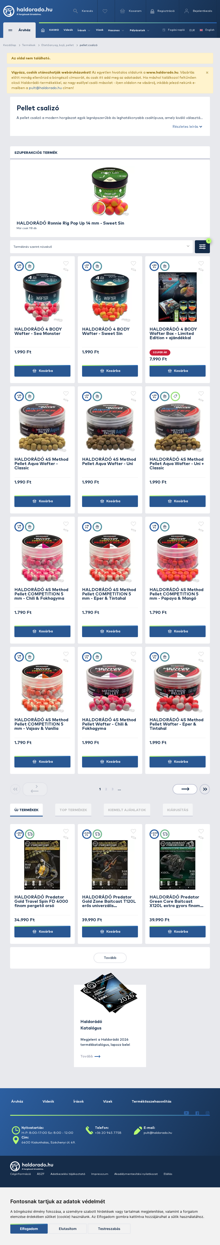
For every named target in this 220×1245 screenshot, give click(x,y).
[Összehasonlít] (66, 270)
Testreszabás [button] (109, 1229)
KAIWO (54, 30)
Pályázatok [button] (137, 30)
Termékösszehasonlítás (151, 1101)
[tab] (26, 810)
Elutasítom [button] (67, 1229)
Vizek (99, 30)
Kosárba (45, 371)
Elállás (168, 1174)
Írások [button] (82, 30)
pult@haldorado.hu (45, 88)
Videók (68, 30)
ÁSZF (41, 1174)
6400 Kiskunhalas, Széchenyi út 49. (48, 1142)
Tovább (110, 958)
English (209, 30)
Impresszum (100, 1174)
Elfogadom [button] (29, 1229)
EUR (192, 30)
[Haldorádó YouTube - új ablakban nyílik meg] (186, 1113)
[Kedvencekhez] (66, 263)
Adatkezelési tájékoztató (68, 1174)
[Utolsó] (205, 789)
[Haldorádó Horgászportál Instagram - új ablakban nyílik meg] (207, 1113)
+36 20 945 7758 (108, 1132)
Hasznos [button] (114, 30)
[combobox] (101, 246)
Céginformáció (21, 1174)
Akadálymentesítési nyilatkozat (136, 1174)
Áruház (17, 1101)
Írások (78, 1101)
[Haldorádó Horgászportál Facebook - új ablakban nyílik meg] (197, 1113)
